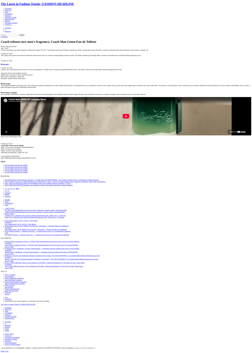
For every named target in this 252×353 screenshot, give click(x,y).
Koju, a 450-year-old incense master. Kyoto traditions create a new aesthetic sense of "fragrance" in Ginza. (38, 183)
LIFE (6, 12)
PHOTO (7, 21)
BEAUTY (8, 10)
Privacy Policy (9, 334)
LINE (6, 205)
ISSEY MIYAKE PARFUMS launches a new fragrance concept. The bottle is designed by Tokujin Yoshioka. (39, 185)
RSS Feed (8, 341)
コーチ (7, 191)
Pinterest (7, 327)
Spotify (7, 330)
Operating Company (11, 23)
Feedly (7, 329)
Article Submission (11, 343)
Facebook (8, 28)
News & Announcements (12, 344)
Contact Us (8, 24)
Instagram (8, 31)
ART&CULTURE (10, 17)
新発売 (7, 194)
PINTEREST (9, 203)
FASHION (8, 9)
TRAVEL (8, 16)
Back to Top (4, 351)
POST (7, 201)
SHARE (7, 200)
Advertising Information (12, 337)
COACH (7, 193)
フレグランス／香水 (12, 188)
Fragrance (5, 64)
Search (22, 35)
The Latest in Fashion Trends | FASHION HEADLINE (37, 4)
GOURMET (9, 14)
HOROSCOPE (9, 19)
